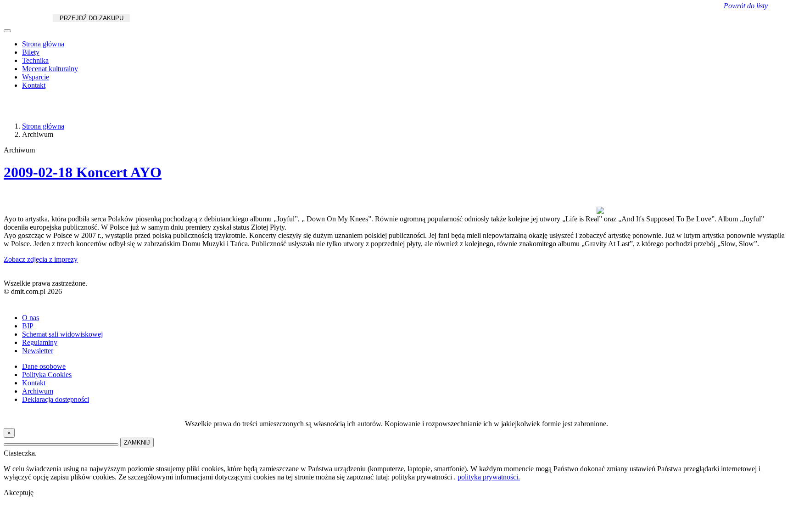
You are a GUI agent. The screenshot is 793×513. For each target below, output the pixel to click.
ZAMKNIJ (137, 442)
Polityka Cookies (47, 374)
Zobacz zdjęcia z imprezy (41, 259)
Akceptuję (19, 492)
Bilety (30, 52)
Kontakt (33, 85)
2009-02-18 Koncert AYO (83, 172)
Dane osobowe (44, 366)
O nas (30, 317)
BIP (28, 326)
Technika (35, 60)
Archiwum (37, 391)
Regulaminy (39, 342)
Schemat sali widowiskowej (62, 334)
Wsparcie (35, 77)
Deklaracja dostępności (55, 399)
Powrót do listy (746, 6)
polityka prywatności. (489, 477)
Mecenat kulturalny (50, 69)
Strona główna (43, 44)
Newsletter (37, 351)
